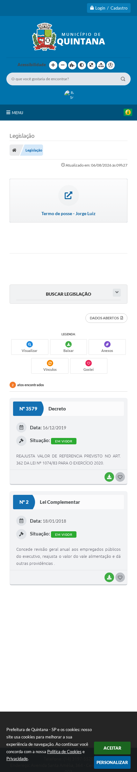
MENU (17, 112)
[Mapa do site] (101, 65)
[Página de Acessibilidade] (110, 65)
